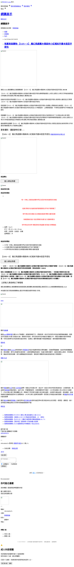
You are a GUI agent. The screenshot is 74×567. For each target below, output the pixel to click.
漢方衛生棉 (27, 400)
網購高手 (6, 14)
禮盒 (65, 394)
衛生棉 (6, 400)
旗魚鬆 (7, 390)
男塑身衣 (26, 350)
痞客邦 (16, 443)
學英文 (3, 406)
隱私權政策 (47, 541)
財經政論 (15, 28)
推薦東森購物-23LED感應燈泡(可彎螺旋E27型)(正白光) (21, 423)
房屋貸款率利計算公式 (57, 134)
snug (2, 300)
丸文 (5, 358)
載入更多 (3, 455)
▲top (2, 451)
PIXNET (23, 541)
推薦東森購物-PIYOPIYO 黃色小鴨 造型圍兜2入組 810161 (22, 415)
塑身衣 (3, 342)
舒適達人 (14, 400)
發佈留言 (3, 466)
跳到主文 (3, 19)
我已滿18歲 (4, 563)
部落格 (6, 34)
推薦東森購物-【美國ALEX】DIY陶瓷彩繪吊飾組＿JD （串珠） (24, 417)
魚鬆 (2, 358)
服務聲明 (54, 541)
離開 (10, 563)
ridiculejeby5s (5, 433)
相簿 (5, 32)
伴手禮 (71, 394)
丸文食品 (18, 388)
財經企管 (15, 448)
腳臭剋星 (9, 334)
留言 (19, 443)
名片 (5, 36)
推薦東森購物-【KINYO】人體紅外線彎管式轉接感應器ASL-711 (24, 419)
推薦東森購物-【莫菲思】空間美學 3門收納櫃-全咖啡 (21, 421)
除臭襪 (6, 330)
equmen (13, 350)
